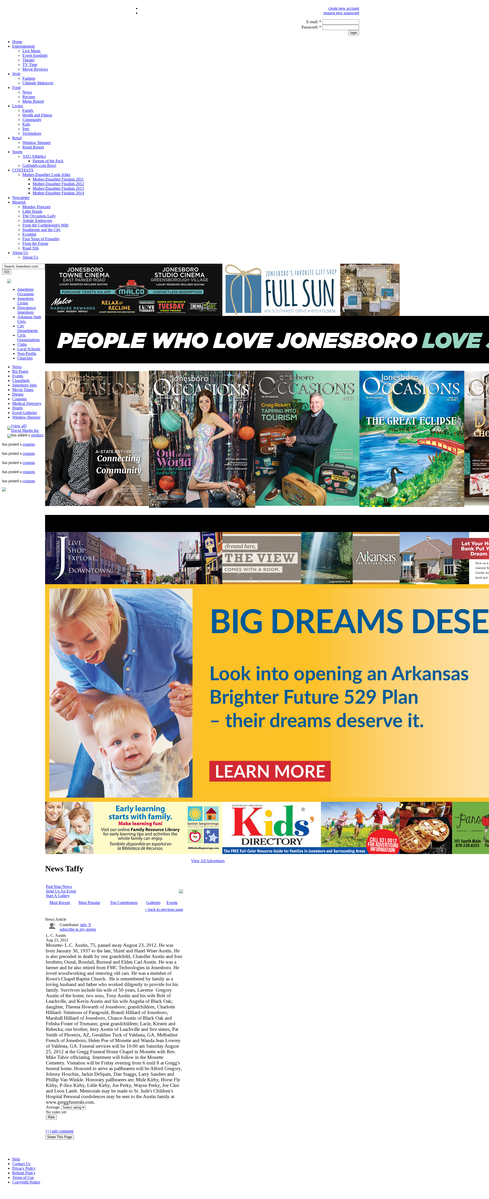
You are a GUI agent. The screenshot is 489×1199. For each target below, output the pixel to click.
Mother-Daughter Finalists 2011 (58, 179)
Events (17, 376)
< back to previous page (164, 909)
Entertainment (23, 46)
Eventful (29, 234)
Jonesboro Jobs (24, 385)
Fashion (28, 78)
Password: (311, 27)
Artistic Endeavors (37, 220)
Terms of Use (23, 1177)
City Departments (27, 328)
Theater (28, 60)
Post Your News (59, 886)
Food (16, 87)
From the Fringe (35, 243)
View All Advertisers (208, 861)
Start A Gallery (58, 896)
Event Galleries (24, 412)
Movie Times (22, 390)
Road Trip (30, 248)
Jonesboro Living (25, 300)
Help (16, 1159)
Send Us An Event (61, 891)
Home (17, 41)
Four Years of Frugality (41, 239)
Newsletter (21, 197)
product (37, 435)
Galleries (153, 902)
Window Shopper (36, 142)
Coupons (19, 399)
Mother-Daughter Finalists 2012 (58, 184)
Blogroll (18, 202)
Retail (17, 138)
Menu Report (33, 101)
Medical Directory (27, 403)
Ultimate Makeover (37, 83)
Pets (25, 129)
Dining (17, 394)
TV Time (29, 64)
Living (17, 106)
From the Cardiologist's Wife (45, 225)
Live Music (31, 51)
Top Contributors (124, 902)
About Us (20, 252)
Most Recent (59, 902)
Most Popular (89, 902)
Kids (26, 124)
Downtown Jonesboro (26, 309)
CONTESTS (22, 170)
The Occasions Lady (39, 216)
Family (28, 110)
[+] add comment (59, 1131)
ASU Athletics (34, 156)
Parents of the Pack (48, 161)
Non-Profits (26, 353)
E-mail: (313, 22)
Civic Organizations (28, 337)
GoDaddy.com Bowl (39, 165)
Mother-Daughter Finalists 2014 (58, 193)
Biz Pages (20, 371)
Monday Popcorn (36, 207)
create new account (343, 8)
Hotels (17, 408)
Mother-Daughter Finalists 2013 (58, 188)
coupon (29, 444)
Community (32, 119)
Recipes (28, 97)
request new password (341, 13)
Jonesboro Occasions (25, 291)
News (27, 92)
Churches (25, 358)
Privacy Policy (24, 1168)
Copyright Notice (26, 1182)
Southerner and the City (41, 230)
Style (16, 74)
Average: (53, 1107)
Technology (32, 133)
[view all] (18, 426)
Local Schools (28, 349)
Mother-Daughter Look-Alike (46, 174)
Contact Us (21, 1164)
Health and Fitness (37, 115)
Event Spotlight (34, 55)
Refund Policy (23, 1173)
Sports (17, 152)
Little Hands (32, 211)
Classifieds (21, 380)
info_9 (85, 925)
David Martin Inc (25, 430)
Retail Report (33, 147)
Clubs (22, 344)
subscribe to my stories (78, 929)
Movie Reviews (35, 69)
